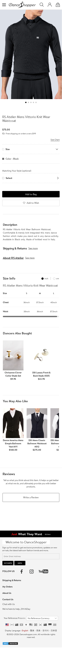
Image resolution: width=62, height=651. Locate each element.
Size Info (9, 278)
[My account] (49, 4)
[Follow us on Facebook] (21, 571)
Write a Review (31, 497)
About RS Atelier (13, 258)
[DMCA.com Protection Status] (10, 643)
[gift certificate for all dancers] (31, 533)
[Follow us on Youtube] (43, 571)
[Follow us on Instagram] (31, 571)
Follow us (8, 571)
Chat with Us (8, 604)
